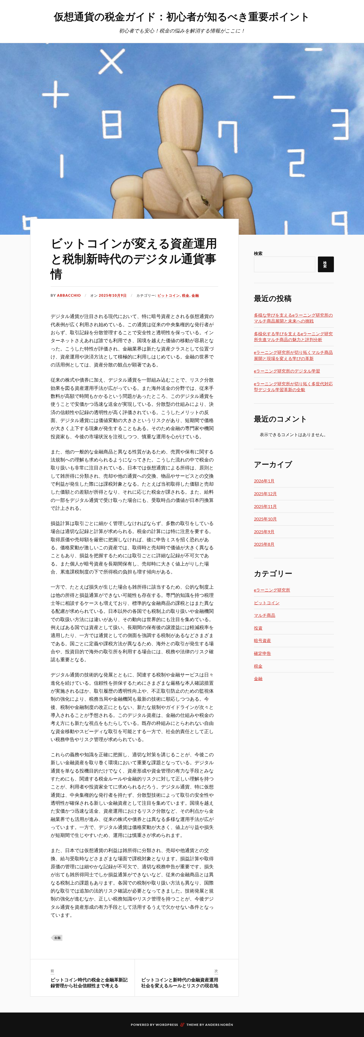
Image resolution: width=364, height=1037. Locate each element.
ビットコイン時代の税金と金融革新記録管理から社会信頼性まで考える (89, 982)
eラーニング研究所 (272, 589)
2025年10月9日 (113, 295)
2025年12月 (265, 493)
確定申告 (262, 653)
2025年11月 (265, 506)
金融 (195, 295)
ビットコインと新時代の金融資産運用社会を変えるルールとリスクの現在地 (179, 982)
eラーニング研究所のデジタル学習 (287, 370)
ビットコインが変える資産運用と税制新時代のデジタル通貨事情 (134, 258)
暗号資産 (262, 640)
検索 (258, 253)
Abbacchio (69, 295)
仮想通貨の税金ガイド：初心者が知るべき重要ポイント (182, 16)
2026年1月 (264, 480)
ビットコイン (168, 295)
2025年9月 (264, 531)
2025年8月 (264, 544)
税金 (185, 295)
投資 (258, 627)
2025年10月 (265, 518)
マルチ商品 (264, 615)
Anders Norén (219, 1025)
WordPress (167, 1025)
